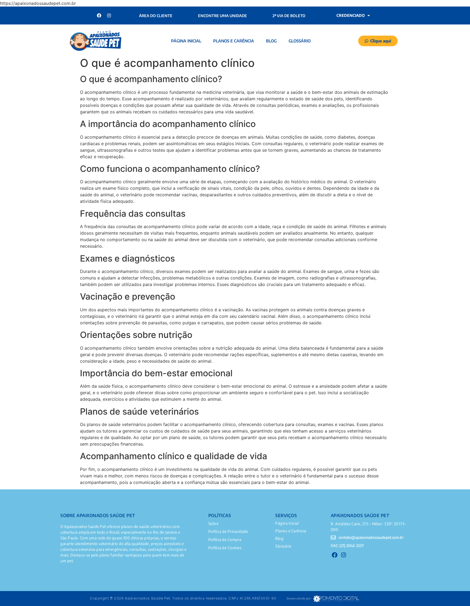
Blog (271, 40)
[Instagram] (109, 15)
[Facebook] (99, 15)
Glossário (300, 40)
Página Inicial (186, 40)
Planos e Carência (233, 40)
